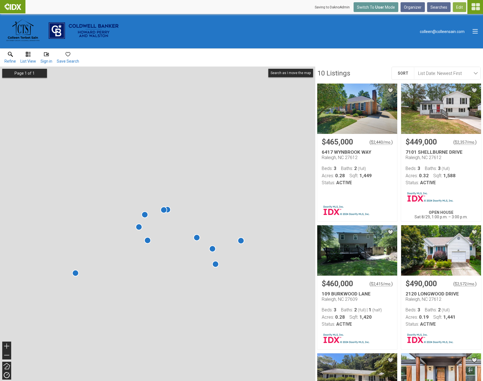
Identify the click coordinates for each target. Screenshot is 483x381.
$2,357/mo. (465, 142)
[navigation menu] (475, 7)
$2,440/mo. (381, 142)
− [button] (7, 355)
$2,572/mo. (465, 284)
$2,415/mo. (381, 284)
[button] (28, 59)
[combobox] (445, 73)
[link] (10, 59)
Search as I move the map (291, 73)
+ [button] (7, 346)
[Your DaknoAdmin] (12, 6)
